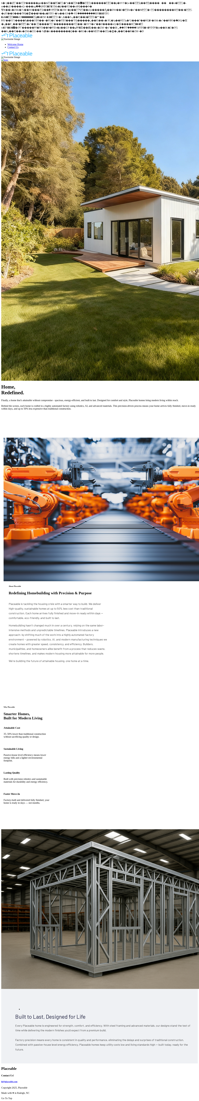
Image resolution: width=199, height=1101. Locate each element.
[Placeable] (17, 37)
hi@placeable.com (9, 1081)
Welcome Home (15, 44)
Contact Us (13, 47)
